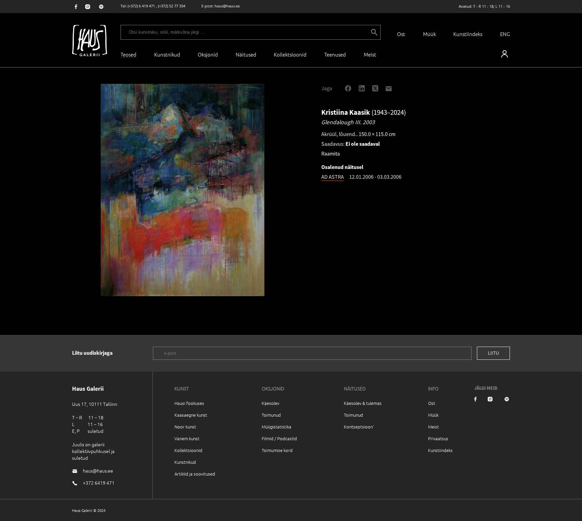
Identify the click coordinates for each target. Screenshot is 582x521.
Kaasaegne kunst (190, 415)
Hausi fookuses (189, 403)
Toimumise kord (277, 450)
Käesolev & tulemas (363, 403)
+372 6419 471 (99, 482)
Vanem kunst (186, 438)
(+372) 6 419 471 (141, 5)
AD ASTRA (332, 176)
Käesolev (270, 403)
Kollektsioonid (290, 54)
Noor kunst (185, 426)
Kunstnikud (167, 54)
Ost (401, 33)
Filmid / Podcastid (279, 438)
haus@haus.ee (227, 5)
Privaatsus (438, 438)
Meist (433, 426)
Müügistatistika (276, 426)
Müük (429, 33)
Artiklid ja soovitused (194, 474)
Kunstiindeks (467, 33)
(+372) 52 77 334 (171, 5)
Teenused (335, 54)
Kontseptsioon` (359, 426)
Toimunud (271, 415)
